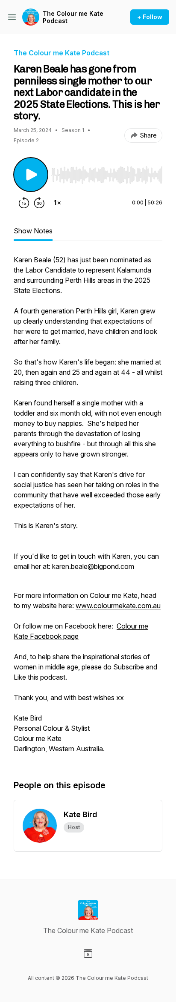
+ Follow (149, 16)
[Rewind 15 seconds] (24, 203)
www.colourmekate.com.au (118, 605)
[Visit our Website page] (88, 953)
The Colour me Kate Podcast (73, 17)
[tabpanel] (88, 508)
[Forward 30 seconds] (39, 203)
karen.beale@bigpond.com (93, 566)
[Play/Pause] (31, 175)
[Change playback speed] (57, 203)
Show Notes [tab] (33, 231)
